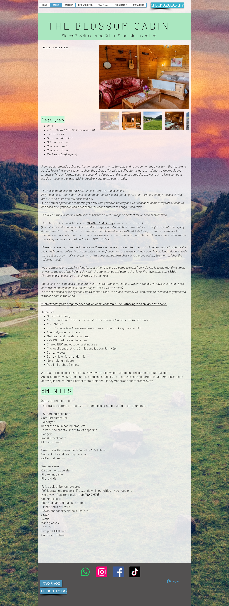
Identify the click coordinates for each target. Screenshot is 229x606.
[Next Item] (184, 77)
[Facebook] (118, 571)
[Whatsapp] (85, 571)
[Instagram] (101, 571)
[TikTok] (134, 571)
